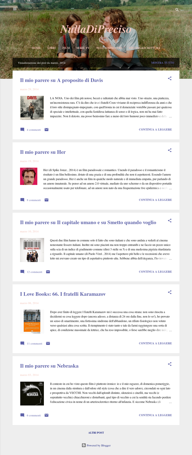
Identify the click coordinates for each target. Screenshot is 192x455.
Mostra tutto (162, 63)
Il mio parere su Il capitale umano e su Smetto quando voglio (88, 222)
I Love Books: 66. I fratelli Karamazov (63, 294)
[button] (169, 79)
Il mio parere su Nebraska (49, 365)
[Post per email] (46, 131)
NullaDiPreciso (96, 28)
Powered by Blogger (98, 445)
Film (66, 48)
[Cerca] (177, 10)
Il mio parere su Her (43, 152)
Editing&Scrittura (144, 48)
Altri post (96, 433)
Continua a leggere (155, 129)
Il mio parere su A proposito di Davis (61, 80)
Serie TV (83, 48)
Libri (52, 48)
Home (36, 48)
